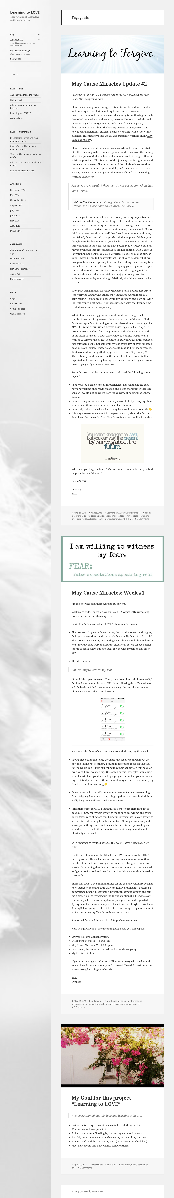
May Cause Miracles (20, 268)
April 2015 (15, 225)
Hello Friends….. (18, 118)
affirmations (82, 515)
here (100, 99)
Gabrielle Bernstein (87, 202)
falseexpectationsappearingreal (104, 515)
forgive (128, 515)
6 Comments (80, 1007)
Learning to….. (17, 263)
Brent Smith (16, 137)
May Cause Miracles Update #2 (109, 83)
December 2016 (17, 190)
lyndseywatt (96, 512)
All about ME (22, 42)
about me (125, 1164)
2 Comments (86, 1167)
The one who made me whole (24, 94)
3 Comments (143, 518)
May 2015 (14, 220)
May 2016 (14, 195)
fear (122, 515)
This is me (15, 273)
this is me (128, 518)
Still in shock (16, 100)
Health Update (17, 258)
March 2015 (16, 231)
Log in (13, 298)
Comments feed (17, 308)
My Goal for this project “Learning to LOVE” (101, 1100)
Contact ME (15, 59)
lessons (93, 518)
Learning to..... (113, 512)
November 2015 (18, 200)
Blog (12, 34)
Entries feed (16, 303)
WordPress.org (17, 313)
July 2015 (14, 210)
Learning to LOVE (25, 12)
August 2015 (16, 205)
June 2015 (15, 215)
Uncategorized (17, 279)
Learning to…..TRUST (20, 113)
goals (135, 515)
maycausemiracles (113, 518)
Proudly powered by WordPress (87, 1191)
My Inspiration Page (20, 52)
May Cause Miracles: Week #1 (108, 592)
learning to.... (83, 518)
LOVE (101, 518)
